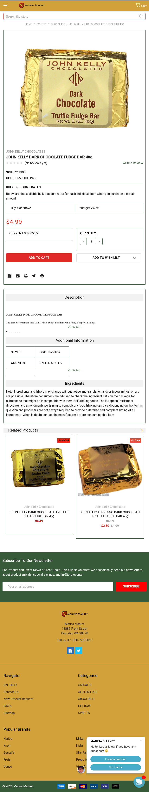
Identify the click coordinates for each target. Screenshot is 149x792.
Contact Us (10, 692)
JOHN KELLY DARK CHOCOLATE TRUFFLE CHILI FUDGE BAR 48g (39, 514)
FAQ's (7, 706)
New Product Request (18, 699)
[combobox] (74, 16)
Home (28, 24)
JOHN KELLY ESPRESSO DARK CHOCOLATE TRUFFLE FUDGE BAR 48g (110, 514)
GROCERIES (86, 699)
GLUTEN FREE (87, 692)
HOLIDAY (84, 706)
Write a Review (133, 163)
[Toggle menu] (5, 5)
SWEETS (41, 24)
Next (141, 431)
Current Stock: (23, 233)
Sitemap (9, 713)
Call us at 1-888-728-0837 (75, 640)
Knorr (7, 745)
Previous (136, 431)
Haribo (7, 738)
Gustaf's (9, 752)
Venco (7, 766)
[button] (139, 782)
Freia (6, 759)
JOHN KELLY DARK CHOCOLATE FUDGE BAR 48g (96, 24)
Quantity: (88, 233)
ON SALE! (10, 685)
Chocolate (58, 24)
